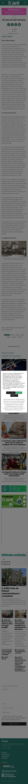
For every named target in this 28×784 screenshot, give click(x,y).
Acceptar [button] (19, 392)
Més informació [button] (11, 392)
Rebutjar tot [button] (14, 395)
